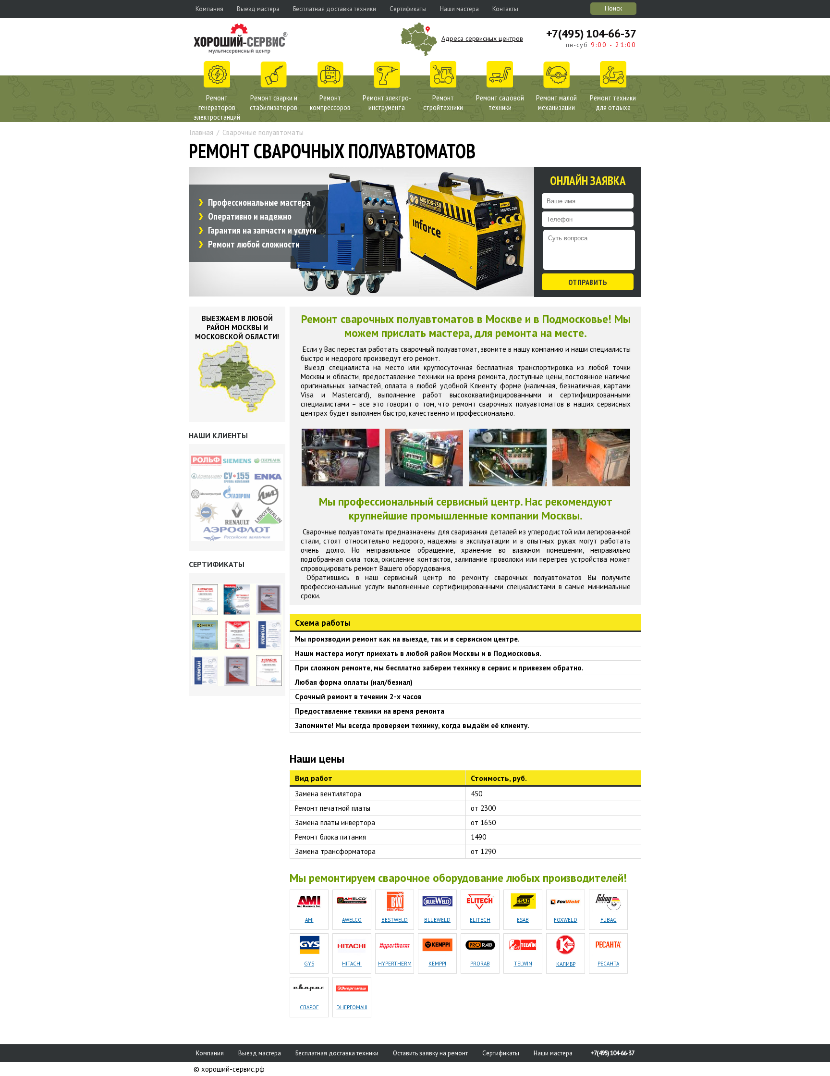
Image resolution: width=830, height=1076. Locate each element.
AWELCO (352, 919)
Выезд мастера (258, 9)
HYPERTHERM (395, 963)
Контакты (505, 9)
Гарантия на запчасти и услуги (262, 230)
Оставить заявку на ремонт (430, 1053)
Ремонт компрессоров (330, 102)
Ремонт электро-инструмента (387, 102)
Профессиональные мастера (259, 202)
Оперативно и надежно (250, 216)
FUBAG (608, 919)
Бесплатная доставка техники (334, 9)
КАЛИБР (565, 964)
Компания (209, 9)
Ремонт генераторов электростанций (217, 107)
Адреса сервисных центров (482, 38)
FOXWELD (565, 919)
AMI (309, 919)
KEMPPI (437, 963)
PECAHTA (608, 963)
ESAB (523, 919)
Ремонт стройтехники (443, 102)
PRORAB (480, 963)
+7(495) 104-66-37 (591, 33)
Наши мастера (459, 9)
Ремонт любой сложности (254, 244)
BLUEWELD (437, 919)
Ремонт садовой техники (500, 102)
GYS (309, 963)
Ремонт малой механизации (556, 102)
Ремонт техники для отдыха (613, 102)
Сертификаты (408, 9)
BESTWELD (394, 919)
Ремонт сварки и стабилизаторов (273, 102)
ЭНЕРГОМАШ (352, 1007)
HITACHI (352, 963)
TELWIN (523, 963)
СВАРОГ (309, 1007)
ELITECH (480, 919)
